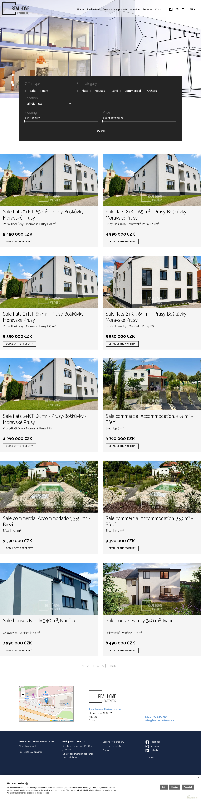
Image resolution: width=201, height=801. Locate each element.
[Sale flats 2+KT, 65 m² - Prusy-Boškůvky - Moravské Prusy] (49, 180)
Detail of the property (19, 242)
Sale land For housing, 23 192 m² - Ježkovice (79, 748)
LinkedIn (154, 750)
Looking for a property (113, 742)
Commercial (132, 91)
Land (114, 91)
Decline (174, 787)
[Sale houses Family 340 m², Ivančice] (49, 589)
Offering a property (112, 746)
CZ (147, 758)
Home (80, 26)
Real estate (93, 26)
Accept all (188, 787)
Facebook (155, 742)
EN (191, 26)
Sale (33, 91)
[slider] (24, 121)
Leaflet (55, 720)
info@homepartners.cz (159, 720)
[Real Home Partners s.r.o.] (24, 8)
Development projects (115, 26)
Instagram (155, 746)
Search (101, 131)
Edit (163, 787)
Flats (85, 91)
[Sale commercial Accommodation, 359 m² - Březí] (152, 384)
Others (152, 91)
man (38, 752)
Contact (159, 26)
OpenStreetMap (67, 720)
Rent (45, 91)
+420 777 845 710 (156, 716)
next (113, 666)
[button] (46, 701)
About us (135, 26)
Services (147, 26)
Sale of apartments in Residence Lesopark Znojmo (78, 755)
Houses (100, 91)
